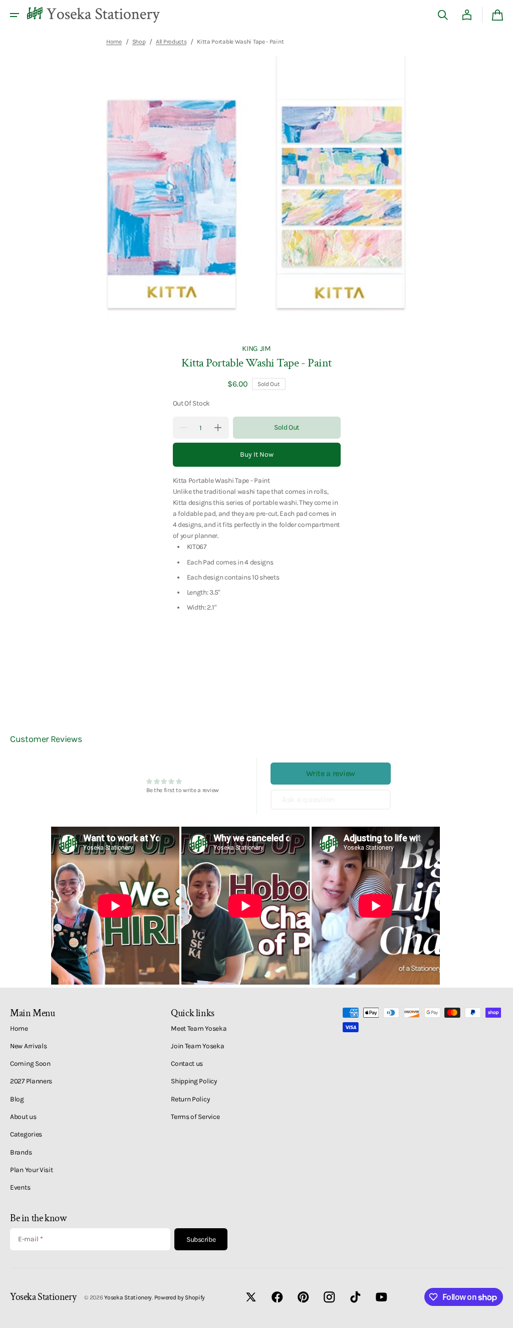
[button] (15, 15)
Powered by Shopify (179, 1297)
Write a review (330, 773)
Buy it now (257, 454)
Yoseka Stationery (128, 1297)
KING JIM (256, 348)
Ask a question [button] (308, 799)
